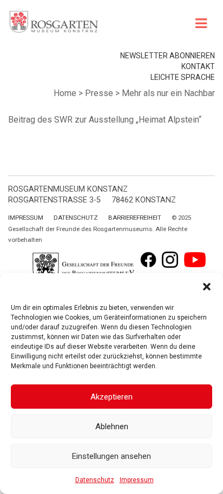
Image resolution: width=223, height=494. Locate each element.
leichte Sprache (182, 77)
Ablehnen (111, 426)
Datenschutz (94, 480)
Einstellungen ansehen (111, 456)
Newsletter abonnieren (167, 55)
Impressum (137, 480)
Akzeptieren (111, 397)
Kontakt (198, 66)
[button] (206, 286)
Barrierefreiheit (134, 217)
